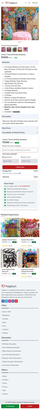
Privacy (4, 387)
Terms (4, 383)
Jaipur (4, 322)
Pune (4, 326)
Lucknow (5, 329)
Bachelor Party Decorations (12, 358)
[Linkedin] (12, 301)
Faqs (4, 390)
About (4, 376)
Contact (5, 394)
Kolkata (5, 333)
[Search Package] (26, 3)
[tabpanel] (20, 23)
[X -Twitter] (6, 301)
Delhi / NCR (6, 312)
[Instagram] (9, 301)
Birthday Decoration (9, 344)
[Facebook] (3, 301)
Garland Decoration (27, 240)
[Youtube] (16, 301)
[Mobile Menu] (3, 3)
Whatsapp (10, 406)
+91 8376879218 (24, 186)
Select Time (26, 157)
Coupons (5, 380)
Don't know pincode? (9, 154)
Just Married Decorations (11, 355)
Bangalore (6, 315)
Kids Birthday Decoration (11, 347)
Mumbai (5, 319)
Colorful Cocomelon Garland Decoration (27, 270)
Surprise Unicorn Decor (9, 240)
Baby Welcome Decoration (11, 351)
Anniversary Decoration (10, 365)
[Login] (29, 3)
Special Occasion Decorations (12, 362)
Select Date (8, 157)
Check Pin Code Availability (12, 146)
